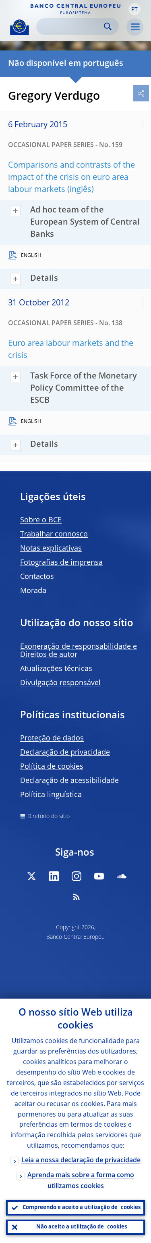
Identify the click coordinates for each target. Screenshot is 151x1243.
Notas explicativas (51, 548)
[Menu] (134, 27)
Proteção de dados (52, 738)
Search (107, 26)
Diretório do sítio (48, 816)
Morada (33, 591)
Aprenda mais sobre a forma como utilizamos (80, 1181)
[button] (134, 9)
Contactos (37, 576)
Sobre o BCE (41, 520)
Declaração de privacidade (65, 752)
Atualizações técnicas (56, 669)
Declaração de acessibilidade (69, 780)
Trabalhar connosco (54, 534)
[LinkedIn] (54, 876)
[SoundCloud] (121, 876)
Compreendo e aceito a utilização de (82, 1207)
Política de (51, 766)
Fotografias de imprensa (61, 562)
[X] (31, 876)
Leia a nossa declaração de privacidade (81, 1160)
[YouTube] (99, 876)
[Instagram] (76, 876)
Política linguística (51, 795)
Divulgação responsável (60, 683)
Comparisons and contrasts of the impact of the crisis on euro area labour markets (71, 178)
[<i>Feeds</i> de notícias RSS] (76, 896)
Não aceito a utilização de (81, 1227)
